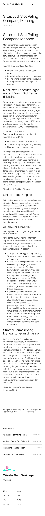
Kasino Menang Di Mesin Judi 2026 (18, 66)
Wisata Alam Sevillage (13, 3)
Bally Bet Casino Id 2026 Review (16, 226)
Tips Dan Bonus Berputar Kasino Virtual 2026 (13, 410)
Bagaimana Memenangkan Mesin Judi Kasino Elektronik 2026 (19, 135)
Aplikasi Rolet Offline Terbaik (15, 435)
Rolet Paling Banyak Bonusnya (34, 410)
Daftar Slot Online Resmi (13, 131)
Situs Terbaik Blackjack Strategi (16, 189)
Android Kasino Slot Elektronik (16, 441)
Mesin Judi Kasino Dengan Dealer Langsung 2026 (17, 388)
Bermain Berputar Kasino (14, 454)
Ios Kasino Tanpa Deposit (14, 448)
